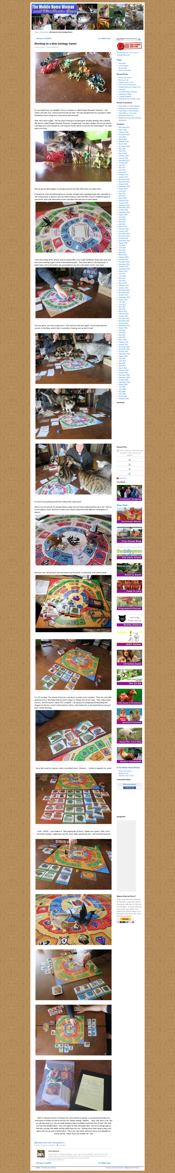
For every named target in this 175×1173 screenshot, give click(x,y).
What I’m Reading (125, 70)
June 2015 (122, 219)
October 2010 (123, 351)
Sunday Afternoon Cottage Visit (129, 87)
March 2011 (123, 340)
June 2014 (122, 248)
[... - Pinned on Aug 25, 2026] (130, 460)
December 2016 (124, 179)
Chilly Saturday (134, 106)
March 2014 (123, 255)
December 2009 (124, 375)
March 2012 (123, 311)
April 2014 (122, 252)
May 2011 (122, 335)
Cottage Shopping (125, 96)
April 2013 (122, 281)
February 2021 (124, 132)
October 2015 (123, 210)
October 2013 (123, 266)
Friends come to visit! (126, 82)
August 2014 (123, 243)
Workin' (52, 1145)
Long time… (123, 89)
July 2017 (122, 165)
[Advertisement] (126, 856)
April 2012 (122, 309)
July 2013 (122, 274)
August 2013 (123, 271)
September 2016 (124, 186)
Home (36, 32)
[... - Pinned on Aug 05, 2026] (130, 474)
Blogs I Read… (123, 505)
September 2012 (124, 297)
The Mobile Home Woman (129, 768)
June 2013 (122, 276)
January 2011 (123, 344)
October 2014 (123, 238)
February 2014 (124, 257)
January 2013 (123, 288)
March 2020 (123, 139)
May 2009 (122, 392)
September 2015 (124, 212)
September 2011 (124, 325)
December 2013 (124, 262)
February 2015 (124, 229)
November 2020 (124, 134)
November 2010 (124, 349)
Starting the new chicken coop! (129, 99)
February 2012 (124, 314)
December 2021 (124, 127)
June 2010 (122, 361)
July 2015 (122, 217)
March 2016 (123, 198)
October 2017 (123, 163)
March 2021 (123, 130)
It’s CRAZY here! (105, 38)
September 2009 (124, 382)
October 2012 (123, 295)
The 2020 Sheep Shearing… (128, 92)
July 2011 (122, 330)
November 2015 (124, 207)
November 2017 (124, 160)
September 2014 (124, 241)
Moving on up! (123, 80)
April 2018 (122, 151)
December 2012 (124, 290)
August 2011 (123, 328)
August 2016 (123, 189)
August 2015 (123, 215)
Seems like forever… (126, 78)
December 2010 (124, 347)
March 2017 (123, 172)
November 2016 (124, 182)
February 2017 (124, 174)
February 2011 (123, 342)
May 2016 (122, 193)
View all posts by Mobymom (56, 1159)
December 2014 (124, 233)
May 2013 (122, 278)
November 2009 (124, 377)
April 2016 (122, 196)
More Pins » (123, 478)
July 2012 (122, 302)
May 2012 (122, 307)
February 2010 (124, 370)
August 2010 (123, 356)
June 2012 (122, 304)
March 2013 (123, 283)
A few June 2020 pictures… (128, 85)
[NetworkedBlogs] (129, 784)
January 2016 (123, 203)
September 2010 (124, 354)
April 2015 (122, 224)
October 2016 (123, 184)
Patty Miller (123, 106)
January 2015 (123, 231)
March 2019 (123, 144)
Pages (119, 60)
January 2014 (123, 259)
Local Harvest (123, 66)
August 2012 (123, 300)
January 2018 (123, 158)
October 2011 (123, 323)
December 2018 (124, 146)
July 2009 (122, 387)
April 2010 (122, 366)
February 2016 (124, 200)
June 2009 (122, 389)
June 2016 (122, 191)
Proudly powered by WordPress (115, 1167)
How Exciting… (134, 108)
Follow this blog (129, 787)
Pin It (62, 1143)
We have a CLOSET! (43, 38)
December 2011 (124, 318)
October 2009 (123, 380)
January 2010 (123, 373)
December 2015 (124, 205)
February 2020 (124, 141)
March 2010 (123, 368)
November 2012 (124, 292)
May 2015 (122, 222)
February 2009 (124, 399)
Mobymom (55, 47)
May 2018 (122, 149)
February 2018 (124, 156)
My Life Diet (123, 68)
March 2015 (123, 226)
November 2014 (124, 236)
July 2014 (122, 245)
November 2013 (124, 264)
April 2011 (122, 337)
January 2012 (123, 316)
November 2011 (124, 321)
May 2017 (122, 167)
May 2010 (122, 363)
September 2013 (124, 269)
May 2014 (122, 250)
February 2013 (124, 285)
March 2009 (123, 396)
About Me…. (123, 63)
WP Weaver (136, 1167)
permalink (62, 1145)
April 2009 (122, 394)
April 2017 (122, 170)
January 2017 (123, 177)
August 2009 (123, 384)
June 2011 (122, 333)
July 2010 (122, 358)
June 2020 (122, 137)
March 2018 (123, 153)
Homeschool (44, 32)
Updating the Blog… (125, 94)
